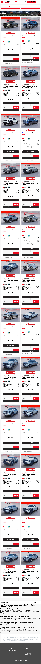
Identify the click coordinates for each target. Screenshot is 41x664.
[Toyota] (2, 2)
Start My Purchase (10, 61)
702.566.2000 (32, 1)
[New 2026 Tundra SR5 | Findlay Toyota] (20, 13)
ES (19, 1)
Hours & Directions (32, 2)
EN (16, 1)
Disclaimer (38, 12)
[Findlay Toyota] (7, 2)
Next (40, 13)
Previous (1, 13)
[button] (19, 24)
